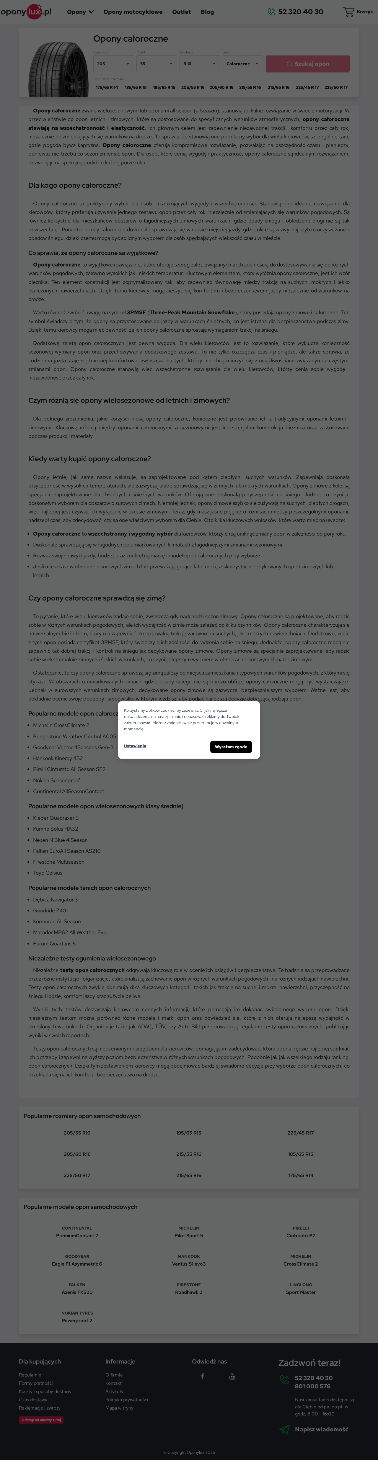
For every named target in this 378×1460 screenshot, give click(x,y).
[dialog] (189, 730)
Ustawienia (135, 745)
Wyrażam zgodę (231, 746)
